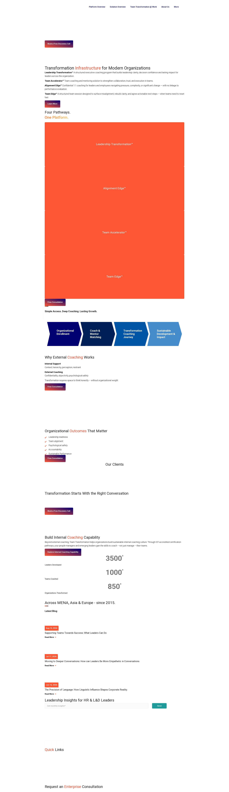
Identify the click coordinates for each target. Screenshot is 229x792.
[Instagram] (48, 744)
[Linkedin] (54, 744)
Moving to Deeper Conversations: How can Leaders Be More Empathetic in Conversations (92, 661)
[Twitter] (60, 744)
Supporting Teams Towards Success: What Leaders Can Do (76, 632)
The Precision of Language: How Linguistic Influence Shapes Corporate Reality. (86, 689)
